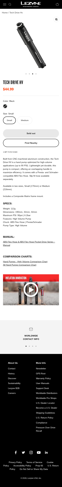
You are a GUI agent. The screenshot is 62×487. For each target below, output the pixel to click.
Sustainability (14, 383)
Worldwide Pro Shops (46, 398)
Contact (11, 368)
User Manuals (42, 383)
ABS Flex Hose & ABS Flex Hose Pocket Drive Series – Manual (29, 243)
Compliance (41, 422)
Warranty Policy (43, 378)
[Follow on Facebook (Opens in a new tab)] (16, 452)
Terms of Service (34, 462)
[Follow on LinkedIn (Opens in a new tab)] (46, 452)
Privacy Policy (15, 462)
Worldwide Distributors (46, 393)
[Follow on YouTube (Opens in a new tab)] (39, 452)
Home (5, 12)
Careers (12, 393)
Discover (12, 378)
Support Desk (42, 388)
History (11, 373)
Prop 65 (39, 465)
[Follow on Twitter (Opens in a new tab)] (23, 452)
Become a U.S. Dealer (46, 408)
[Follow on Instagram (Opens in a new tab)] (31, 452)
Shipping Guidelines (45, 413)
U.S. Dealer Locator (45, 403)
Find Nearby (31, 143)
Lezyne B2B (13, 388)
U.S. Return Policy (44, 417)
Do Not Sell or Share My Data (34, 469)
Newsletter (41, 368)
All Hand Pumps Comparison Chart (19, 265)
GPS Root (40, 373)
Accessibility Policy (22, 465)
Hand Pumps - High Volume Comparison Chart (25, 261)
